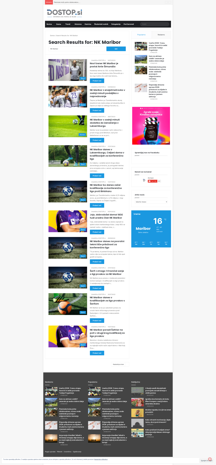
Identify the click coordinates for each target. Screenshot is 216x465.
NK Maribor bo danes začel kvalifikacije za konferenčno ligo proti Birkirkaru (106, 188)
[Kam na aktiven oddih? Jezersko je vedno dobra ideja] (141, 59)
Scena (58, 24)
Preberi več (97, 81)
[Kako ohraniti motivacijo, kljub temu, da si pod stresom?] (137, 423)
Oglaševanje (77, 452)
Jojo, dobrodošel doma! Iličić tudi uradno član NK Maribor (106, 216)
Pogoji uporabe (51, 452)
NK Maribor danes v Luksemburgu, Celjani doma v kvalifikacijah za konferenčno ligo (107, 154)
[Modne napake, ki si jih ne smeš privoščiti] (137, 413)
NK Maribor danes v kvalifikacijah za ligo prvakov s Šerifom (107, 300)
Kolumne (78, 24)
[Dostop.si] (64, 13)
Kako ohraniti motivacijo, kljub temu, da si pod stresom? (158, 421)
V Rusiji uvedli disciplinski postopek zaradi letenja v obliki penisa (156, 390)
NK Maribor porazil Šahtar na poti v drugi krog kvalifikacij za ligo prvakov (107, 333)
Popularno (141, 35)
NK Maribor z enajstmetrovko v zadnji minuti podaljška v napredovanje (107, 93)
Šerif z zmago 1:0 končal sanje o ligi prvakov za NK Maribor (107, 272)
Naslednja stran (118, 364)
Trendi (67, 24)
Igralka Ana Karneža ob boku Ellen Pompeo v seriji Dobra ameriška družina (157, 401)
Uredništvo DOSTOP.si (98, 60)
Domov (52, 35)
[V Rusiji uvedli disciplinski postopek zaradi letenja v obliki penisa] (137, 391)
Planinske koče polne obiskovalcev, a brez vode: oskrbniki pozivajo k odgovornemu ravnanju (86, 2)
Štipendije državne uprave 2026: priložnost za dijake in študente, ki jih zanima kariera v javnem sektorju (158, 91)
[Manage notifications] (210, 459)
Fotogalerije (115, 24)
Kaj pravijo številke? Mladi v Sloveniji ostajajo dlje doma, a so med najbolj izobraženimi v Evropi (71, 439)
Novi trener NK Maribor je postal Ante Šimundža (104, 65)
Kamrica (88, 24)
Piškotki (60, 452)
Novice (49, 24)
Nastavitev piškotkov (101, 459)
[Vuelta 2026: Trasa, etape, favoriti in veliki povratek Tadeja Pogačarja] (141, 46)
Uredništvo (68, 452)
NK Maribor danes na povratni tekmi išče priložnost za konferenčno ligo (107, 244)
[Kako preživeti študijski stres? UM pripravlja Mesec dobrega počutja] (137, 433)
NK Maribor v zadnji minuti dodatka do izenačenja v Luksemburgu (105, 123)
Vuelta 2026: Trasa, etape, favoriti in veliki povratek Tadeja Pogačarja (158, 46)
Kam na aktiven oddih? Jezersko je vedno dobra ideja (156, 58)
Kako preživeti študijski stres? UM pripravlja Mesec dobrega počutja (157, 432)
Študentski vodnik (101, 24)
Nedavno (161, 35)
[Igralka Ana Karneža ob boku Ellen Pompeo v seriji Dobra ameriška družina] (137, 402)
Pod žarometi (129, 24)
